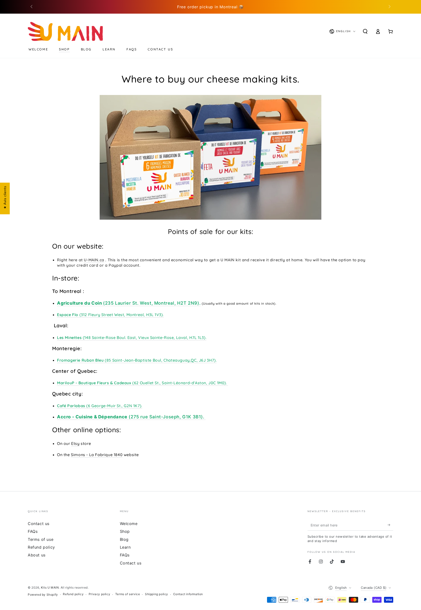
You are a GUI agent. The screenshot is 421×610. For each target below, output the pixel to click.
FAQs (33, 531)
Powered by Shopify (43, 594)
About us (37, 555)
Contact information (188, 594)
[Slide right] (389, 6)
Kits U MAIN (50, 587)
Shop (125, 531)
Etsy (75, 443)
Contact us (38, 523)
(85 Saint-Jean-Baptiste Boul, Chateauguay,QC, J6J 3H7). (137, 360)
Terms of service (127, 594)
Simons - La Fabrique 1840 (97, 454)
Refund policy (41, 547)
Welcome (129, 523)
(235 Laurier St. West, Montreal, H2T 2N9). (129, 303)
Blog (124, 539)
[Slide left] (32, 6)
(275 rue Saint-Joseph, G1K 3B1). (131, 416)
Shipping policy (156, 594)
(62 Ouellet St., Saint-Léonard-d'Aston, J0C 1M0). (142, 382)
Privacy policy (99, 594)
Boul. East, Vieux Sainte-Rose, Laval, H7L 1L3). (161, 337)
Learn (125, 547)
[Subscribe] (390, 525)
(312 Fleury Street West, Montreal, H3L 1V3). (110, 314)
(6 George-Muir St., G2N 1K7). (99, 405)
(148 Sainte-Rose (87, 337)
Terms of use (40, 539)
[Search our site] (365, 31)
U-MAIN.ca (94, 259)
